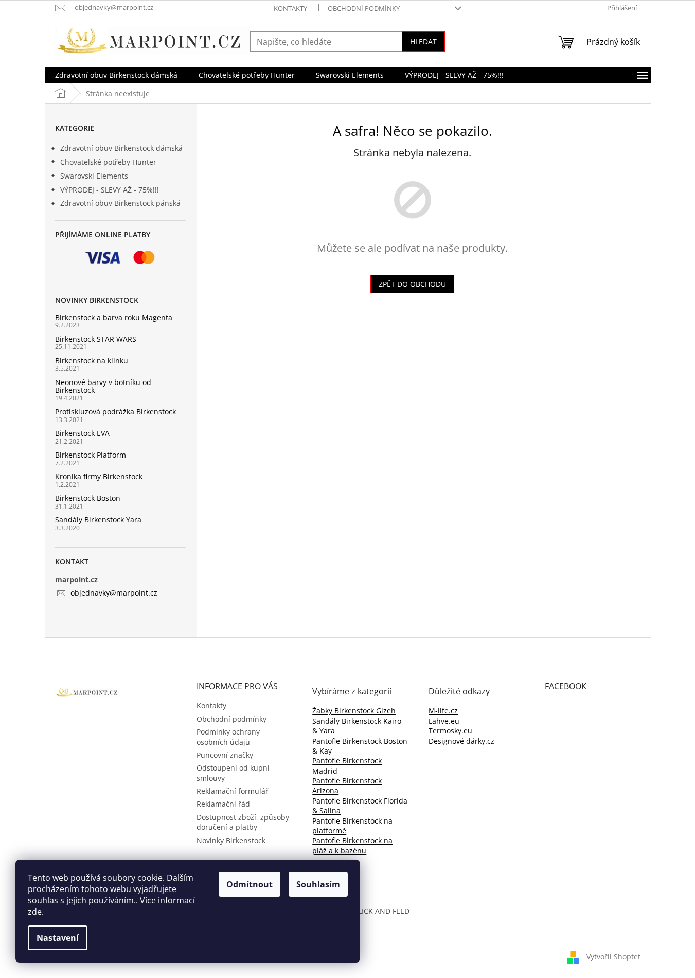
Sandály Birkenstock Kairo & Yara (356, 726)
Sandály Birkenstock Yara (98, 519)
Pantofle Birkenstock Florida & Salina (359, 805)
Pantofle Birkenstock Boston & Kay (359, 746)
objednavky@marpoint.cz (113, 593)
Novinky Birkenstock (231, 840)
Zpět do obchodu (412, 284)
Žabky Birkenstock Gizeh (354, 710)
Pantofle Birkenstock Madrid (347, 765)
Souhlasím (318, 884)
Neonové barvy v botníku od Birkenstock (103, 386)
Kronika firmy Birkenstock (98, 476)
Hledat (423, 41)
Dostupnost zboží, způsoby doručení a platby (243, 822)
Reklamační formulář (233, 791)
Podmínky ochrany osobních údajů (228, 736)
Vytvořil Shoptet (613, 957)
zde (35, 911)
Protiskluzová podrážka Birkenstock (115, 411)
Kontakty (290, 8)
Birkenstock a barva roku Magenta (113, 317)
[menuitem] (116, 75)
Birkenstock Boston (87, 498)
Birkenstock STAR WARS (95, 339)
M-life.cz (443, 710)
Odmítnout (249, 884)
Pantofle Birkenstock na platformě (352, 825)
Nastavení (58, 938)
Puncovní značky (225, 755)
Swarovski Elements (94, 176)
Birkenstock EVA (82, 433)
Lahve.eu (444, 721)
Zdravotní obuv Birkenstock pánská (120, 203)
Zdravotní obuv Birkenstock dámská (121, 148)
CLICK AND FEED (381, 911)
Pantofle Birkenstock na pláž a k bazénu (352, 845)
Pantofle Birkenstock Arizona (347, 785)
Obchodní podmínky (364, 8)
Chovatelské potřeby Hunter (108, 162)
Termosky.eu (450, 731)
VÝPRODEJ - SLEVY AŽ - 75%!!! (109, 190)
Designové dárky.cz (461, 741)
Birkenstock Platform (90, 455)
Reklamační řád (223, 804)
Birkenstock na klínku (91, 360)
